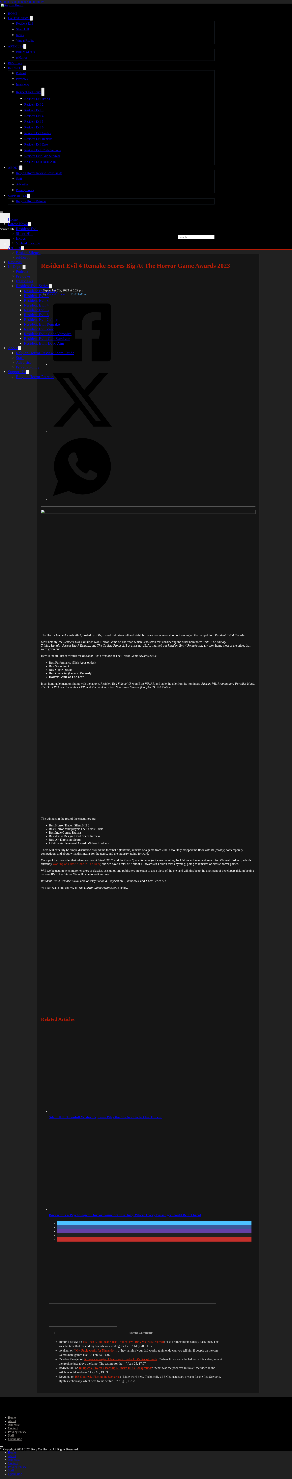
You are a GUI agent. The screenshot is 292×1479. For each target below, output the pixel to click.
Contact (13, 1428)
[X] (82, 431)
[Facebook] (82, 364)
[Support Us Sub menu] (28, 196)
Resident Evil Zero (36, 144)
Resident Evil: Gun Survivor (42, 156)
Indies (20, 35)
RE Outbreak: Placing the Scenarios (97, 1376)
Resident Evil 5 (34, 121)
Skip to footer (35, 1)
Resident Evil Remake (38, 139)
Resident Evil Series (28, 92)
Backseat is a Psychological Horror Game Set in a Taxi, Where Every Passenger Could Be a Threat (125, 1215)
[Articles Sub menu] (24, 46)
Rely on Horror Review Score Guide (39, 173)
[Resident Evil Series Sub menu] (42, 92)
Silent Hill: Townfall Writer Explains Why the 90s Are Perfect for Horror (105, 1117)
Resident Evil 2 (34, 104)
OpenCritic (15, 1439)
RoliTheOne (78, 294)
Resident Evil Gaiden (37, 133)
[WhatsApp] (82, 498)
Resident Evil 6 (34, 127)
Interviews (22, 84)
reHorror (21, 57)
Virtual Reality (25, 40)
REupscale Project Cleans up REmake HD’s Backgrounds (120, 1359)
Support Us (17, 196)
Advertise (22, 184)
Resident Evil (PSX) (37, 98)
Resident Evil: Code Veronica (42, 150)
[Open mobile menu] (1, 212)
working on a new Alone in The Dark (76, 864)
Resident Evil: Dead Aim (40, 161)
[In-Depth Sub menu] (24, 68)
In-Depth (15, 67)
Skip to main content (13, 1)
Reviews (15, 63)
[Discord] (132, 1298)
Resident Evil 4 (34, 116)
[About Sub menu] (20, 167)
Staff (19, 178)
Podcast (21, 73)
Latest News (19, 18)
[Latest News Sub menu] (31, 18)
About (13, 167)
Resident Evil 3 (34, 110)
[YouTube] (83, 1321)
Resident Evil (24, 23)
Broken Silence (25, 51)
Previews (22, 79)
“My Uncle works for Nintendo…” (96, 1350)
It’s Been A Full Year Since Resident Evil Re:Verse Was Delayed (123, 1341)
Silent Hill (22, 29)
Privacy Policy (25, 190)
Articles (15, 46)
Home (12, 13)
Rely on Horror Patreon (31, 201)
